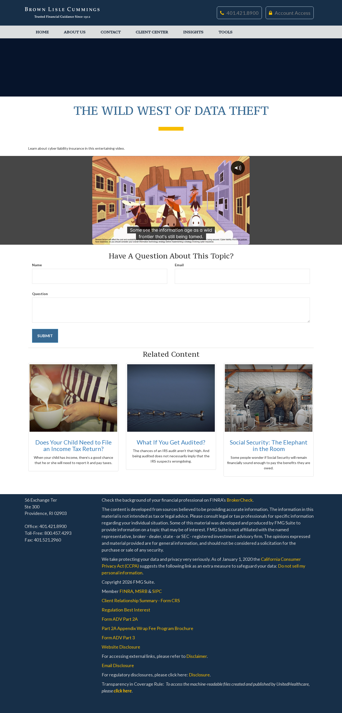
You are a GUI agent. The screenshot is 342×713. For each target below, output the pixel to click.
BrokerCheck (240, 500)
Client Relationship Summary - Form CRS (141, 600)
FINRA (126, 591)
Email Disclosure (118, 665)
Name (37, 265)
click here (123, 690)
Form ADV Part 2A (120, 619)
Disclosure (199, 674)
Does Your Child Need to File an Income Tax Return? (73, 445)
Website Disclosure (121, 647)
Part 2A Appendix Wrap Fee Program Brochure (147, 628)
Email (179, 265)
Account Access (292, 13)
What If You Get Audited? (171, 442)
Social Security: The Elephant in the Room (268, 445)
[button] (74, 32)
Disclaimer (196, 656)
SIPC (157, 591)
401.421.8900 (243, 13)
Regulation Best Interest (126, 609)
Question (40, 294)
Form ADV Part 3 (118, 637)
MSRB (141, 591)
